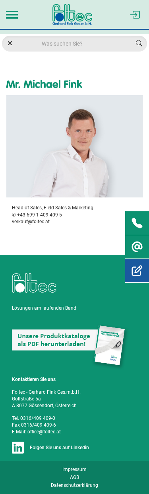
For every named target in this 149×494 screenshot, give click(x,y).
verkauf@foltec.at (31, 221)
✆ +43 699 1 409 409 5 (37, 215)
